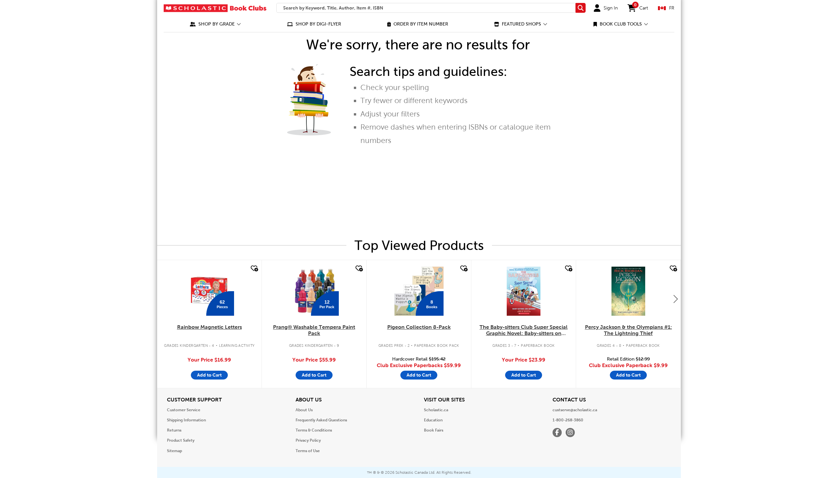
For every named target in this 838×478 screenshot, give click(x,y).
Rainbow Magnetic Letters (209, 327)
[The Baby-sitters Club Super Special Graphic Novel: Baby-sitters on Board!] (523, 291)
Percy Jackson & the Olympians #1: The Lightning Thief (628, 330)
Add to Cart (209, 375)
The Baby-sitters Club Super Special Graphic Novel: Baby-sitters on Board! (524, 330)
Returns (174, 430)
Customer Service (183, 410)
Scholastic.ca (436, 410)
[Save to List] (253, 268)
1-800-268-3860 (568, 420)
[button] (215, 24)
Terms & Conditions (314, 430)
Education (433, 420)
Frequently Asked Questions (321, 420)
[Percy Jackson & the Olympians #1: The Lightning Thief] (628, 291)
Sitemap (174, 451)
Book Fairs (433, 430)
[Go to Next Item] (675, 298)
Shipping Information (186, 420)
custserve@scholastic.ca (575, 410)
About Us (304, 410)
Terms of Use (308, 451)
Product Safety (180, 440)
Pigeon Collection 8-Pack (419, 327)
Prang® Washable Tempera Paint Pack (314, 330)
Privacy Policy (308, 440)
